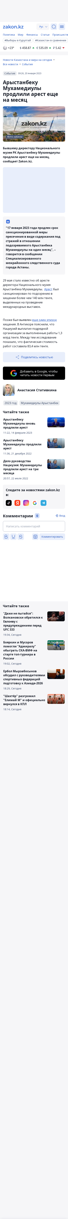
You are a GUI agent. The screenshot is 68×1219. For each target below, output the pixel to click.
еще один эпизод (44, 320)
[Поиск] (54, 26)
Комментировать (52, 536)
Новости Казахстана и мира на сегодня (27, 60)
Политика (9, 34)
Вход (62, 515)
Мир (20, 34)
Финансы (32, 34)
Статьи (45, 34)
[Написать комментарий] (34, 526)
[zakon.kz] (13, 26)
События (27, 64)
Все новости (10, 64)
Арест (48, 289)
